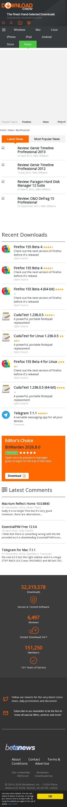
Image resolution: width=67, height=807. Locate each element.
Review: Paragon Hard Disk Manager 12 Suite (39, 183)
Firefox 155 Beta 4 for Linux (35, 361)
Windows (19, 29)
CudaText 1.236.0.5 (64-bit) (35, 387)
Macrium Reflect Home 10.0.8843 (26, 503)
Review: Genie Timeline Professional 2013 (36, 150)
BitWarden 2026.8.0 (23, 446)
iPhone (11, 37)
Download (14, 475)
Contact (34, 759)
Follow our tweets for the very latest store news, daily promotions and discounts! (37, 699)
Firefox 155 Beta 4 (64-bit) (34, 289)
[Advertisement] (33, 83)
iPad (29, 37)
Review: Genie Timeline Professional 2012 (36, 166)
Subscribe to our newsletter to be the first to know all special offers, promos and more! (38, 713)
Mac (38, 29)
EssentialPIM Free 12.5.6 (19, 527)
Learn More (12, 804)
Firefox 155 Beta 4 (28, 246)
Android (47, 37)
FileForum (23, 775)
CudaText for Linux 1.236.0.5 (36, 336)
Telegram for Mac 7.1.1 (19, 550)
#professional (23, 130)
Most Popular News (47, 139)
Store (10, 44)
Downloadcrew (44, 775)
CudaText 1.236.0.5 (29, 314)
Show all (61, 121)
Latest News (15, 139)
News (27, 44)
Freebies (26, 121)
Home (3, 130)
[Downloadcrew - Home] (17, 6)
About (16, 759)
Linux (54, 29)
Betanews (43, 772)
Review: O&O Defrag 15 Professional (36, 200)
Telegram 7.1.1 (25, 413)
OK (50, 796)
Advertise (42, 763)
